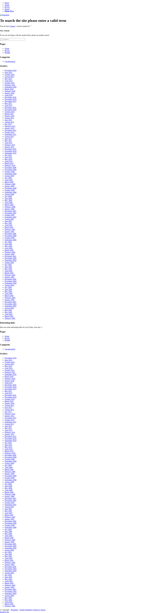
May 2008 (8, 201)
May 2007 (8, 223)
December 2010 (10, 149)
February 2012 (10, 126)
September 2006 (10, 240)
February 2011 (10, 145)
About (7, 5)
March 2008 (9, 205)
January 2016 (9, 116)
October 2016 (10, 112)
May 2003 (8, 310)
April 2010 (9, 161)
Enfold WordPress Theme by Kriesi (32, 610)
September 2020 (10, 87)
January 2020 (9, 93)
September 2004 (10, 283)
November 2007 (10, 213)
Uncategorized (10, 61)
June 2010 (8, 157)
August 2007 (9, 219)
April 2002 (9, 314)
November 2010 (10, 151)
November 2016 (10, 110)
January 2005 (9, 277)
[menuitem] (76, 9)
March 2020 (9, 89)
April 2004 (9, 294)
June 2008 (8, 199)
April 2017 (9, 106)
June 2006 (8, 244)
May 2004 (8, 291)
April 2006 (9, 248)
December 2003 (10, 302)
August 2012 (9, 122)
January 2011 (9, 147)
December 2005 (10, 256)
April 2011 (8, 143)
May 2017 (8, 103)
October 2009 (10, 172)
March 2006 (9, 250)
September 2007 (10, 217)
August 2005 (9, 263)
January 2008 (9, 209)
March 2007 (9, 227)
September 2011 (10, 134)
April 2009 (9, 180)
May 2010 (8, 159)
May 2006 (8, 246)
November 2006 (10, 236)
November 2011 (10, 130)
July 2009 (8, 178)
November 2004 (10, 281)
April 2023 (9, 81)
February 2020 (10, 91)
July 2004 (8, 287)
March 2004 (9, 296)
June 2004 (8, 289)
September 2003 (10, 306)
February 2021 (10, 85)
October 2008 (10, 190)
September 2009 (10, 174)
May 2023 (8, 79)
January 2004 (9, 300)
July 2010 (8, 155)
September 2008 (10, 192)
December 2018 (10, 97)
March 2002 (9, 316)
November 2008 (10, 188)
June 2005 (8, 267)
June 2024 (8, 72)
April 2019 (9, 95)
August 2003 (9, 308)
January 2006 (9, 254)
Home (7, 3)
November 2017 (10, 101)
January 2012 (9, 128)
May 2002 (8, 312)
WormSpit (14, 610)
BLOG (7, 7)
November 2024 (10, 70)
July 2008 (8, 196)
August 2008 (9, 194)
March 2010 (9, 163)
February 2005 (10, 275)
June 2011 (8, 139)
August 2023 (9, 77)
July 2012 (8, 124)
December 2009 (10, 168)
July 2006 (8, 242)
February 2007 (10, 230)
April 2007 (9, 225)
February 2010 (10, 165)
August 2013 (9, 118)
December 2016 (10, 108)
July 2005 (8, 265)
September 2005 (10, 261)
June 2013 (8, 120)
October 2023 (10, 75)
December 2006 (10, 234)
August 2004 (9, 285)
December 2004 (10, 279)
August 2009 (9, 176)
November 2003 (10, 304)
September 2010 (10, 153)
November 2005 (10, 258)
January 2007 (9, 232)
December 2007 (10, 211)
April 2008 (9, 203)
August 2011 (9, 137)
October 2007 (10, 215)
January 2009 (9, 186)
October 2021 (10, 83)
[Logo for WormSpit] (4, 15)
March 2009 (9, 182)
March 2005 (9, 273)
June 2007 (8, 221)
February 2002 (10, 318)
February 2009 (10, 184)
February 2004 (10, 298)
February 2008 (10, 207)
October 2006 (10, 238)
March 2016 (9, 114)
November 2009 (10, 170)
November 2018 (10, 99)
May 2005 (8, 269)
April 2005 (9, 271)
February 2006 (10, 252)
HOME (7, 53)
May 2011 (8, 141)
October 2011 (9, 132)
